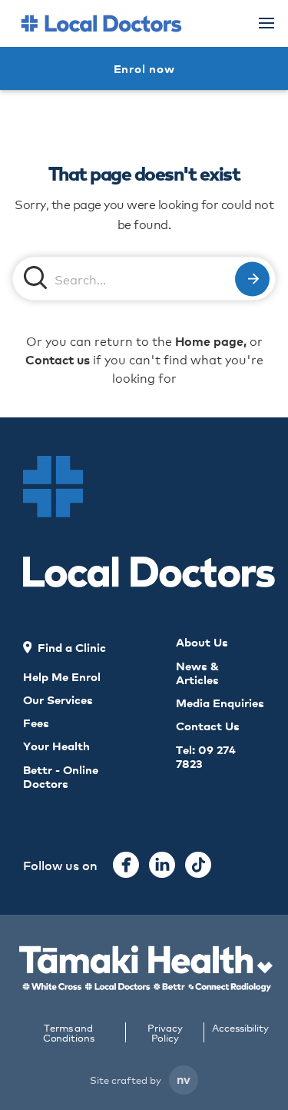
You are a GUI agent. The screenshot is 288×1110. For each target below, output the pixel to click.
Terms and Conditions (68, 1032)
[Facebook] (126, 865)
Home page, (211, 340)
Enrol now (144, 68)
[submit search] (252, 278)
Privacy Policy (164, 1032)
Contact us (57, 359)
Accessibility (240, 1028)
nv (183, 1078)
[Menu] (266, 23)
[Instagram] (162, 865)
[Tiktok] (198, 865)
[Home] (101, 23)
